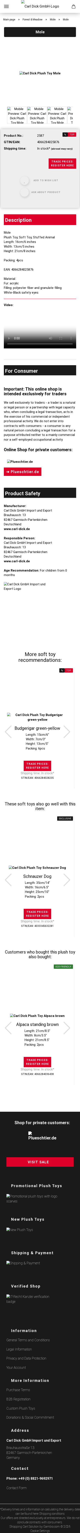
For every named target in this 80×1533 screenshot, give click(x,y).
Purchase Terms (18, 1390)
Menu (6, 6)
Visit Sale (38, 1162)
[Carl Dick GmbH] (40, 6)
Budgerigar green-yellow (37, 728)
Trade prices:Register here (62, 163)
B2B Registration (18, 1399)
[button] (8, 731)
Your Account (16, 1368)
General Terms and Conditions (28, 1340)
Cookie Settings (40, 1531)
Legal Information (19, 1349)
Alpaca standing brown (37, 1024)
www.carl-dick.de (17, 529)
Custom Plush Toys (20, 1408)
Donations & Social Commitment (30, 1417)
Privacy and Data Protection (26, 1358)
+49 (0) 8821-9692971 (35, 1478)
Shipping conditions (52, 1513)
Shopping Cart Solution (24, 1526)
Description (18, 220)
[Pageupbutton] (71, 1527)
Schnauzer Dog (37, 876)
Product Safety (22, 494)
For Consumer (21, 371)
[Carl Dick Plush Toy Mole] (40, 73)
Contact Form (16, 1488)
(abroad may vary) (62, 148)
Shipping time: (15, 148)
